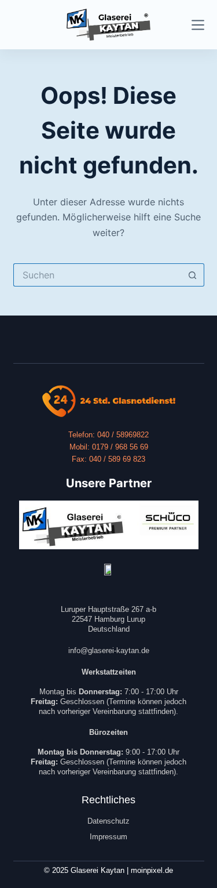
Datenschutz (108, 821)
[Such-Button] (192, 275)
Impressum (108, 836)
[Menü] (198, 25)
